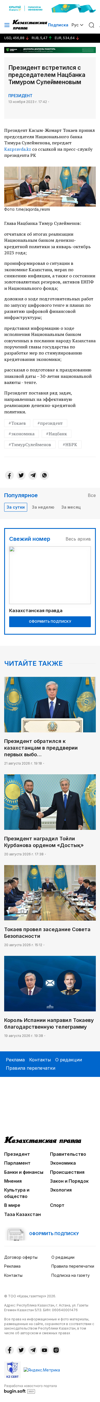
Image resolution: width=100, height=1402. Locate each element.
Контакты (40, 1059)
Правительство (68, 1154)
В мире (12, 1205)
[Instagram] (56, 1350)
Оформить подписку (50, 621)
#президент (50, 423)
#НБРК (70, 444)
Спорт (57, 1205)
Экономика (63, 1163)
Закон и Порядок (69, 1181)
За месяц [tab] (71, 507)
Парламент (17, 1163)
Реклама (15, 1059)
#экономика (21, 434)
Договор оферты (21, 1257)
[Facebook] (9, 475)
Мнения (13, 1181)
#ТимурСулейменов (30, 444)
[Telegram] (32, 475)
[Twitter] (21, 475)
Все (92, 495)
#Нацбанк (56, 434)
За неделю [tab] (43, 507)
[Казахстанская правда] (30, 25)
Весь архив (78, 539)
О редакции (68, 1059)
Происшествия (67, 1172)
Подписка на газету (70, 1275)
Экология (61, 1190)
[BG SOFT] (30, 1389)
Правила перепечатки (30, 1068)
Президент (20, 95)
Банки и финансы (23, 1172)
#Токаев (17, 423)
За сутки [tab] (16, 507)
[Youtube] (44, 1350)
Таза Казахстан (22, 1214)
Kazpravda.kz (17, 149)
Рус (75, 24)
